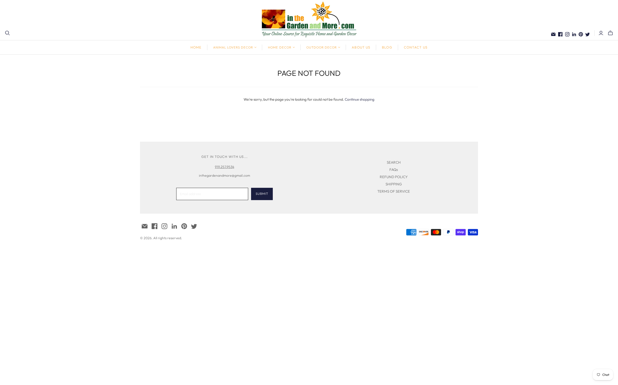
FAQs (393, 169)
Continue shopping (359, 99)
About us (361, 47)
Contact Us (416, 47)
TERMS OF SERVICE (393, 191)
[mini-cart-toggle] (610, 33)
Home (195, 47)
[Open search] (7, 33)
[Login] (601, 33)
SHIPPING (394, 184)
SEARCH (394, 162)
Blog (387, 47)
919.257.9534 (224, 167)
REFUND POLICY (394, 177)
